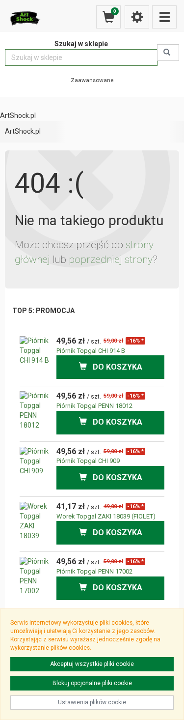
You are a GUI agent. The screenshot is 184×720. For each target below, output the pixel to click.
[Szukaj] (168, 52)
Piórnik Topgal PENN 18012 (94, 405)
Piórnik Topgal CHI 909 (88, 460)
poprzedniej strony (111, 259)
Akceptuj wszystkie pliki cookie (92, 664)
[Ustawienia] (137, 17)
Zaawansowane (92, 80)
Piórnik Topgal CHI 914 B (90, 350)
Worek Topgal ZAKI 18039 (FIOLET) (106, 516)
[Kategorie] (164, 17)
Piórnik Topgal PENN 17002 (94, 571)
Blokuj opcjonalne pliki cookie (92, 683)
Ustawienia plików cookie (92, 702)
